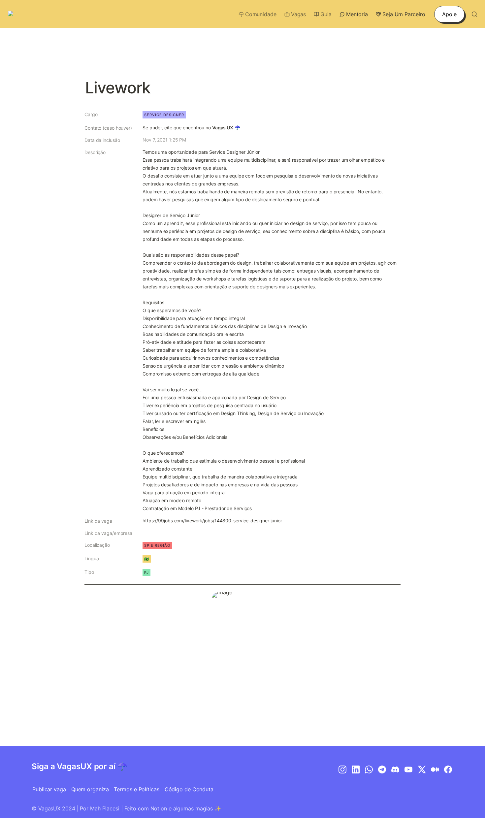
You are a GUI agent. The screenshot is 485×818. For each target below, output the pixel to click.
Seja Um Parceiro (403, 14)
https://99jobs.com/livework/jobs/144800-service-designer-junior (212, 520)
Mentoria (357, 14)
